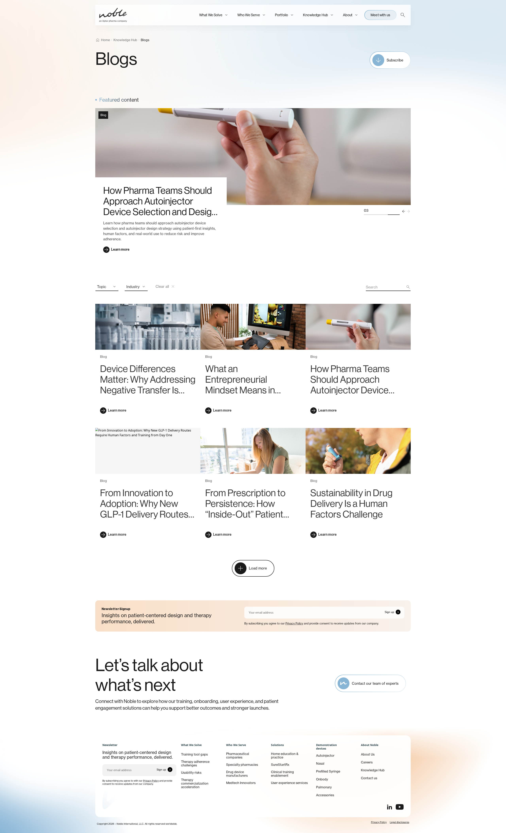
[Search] (403, 15)
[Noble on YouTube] (400, 807)
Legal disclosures (399, 822)
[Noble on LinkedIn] (389, 807)
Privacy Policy (294, 623)
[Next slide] (408, 211)
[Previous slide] (403, 211)
